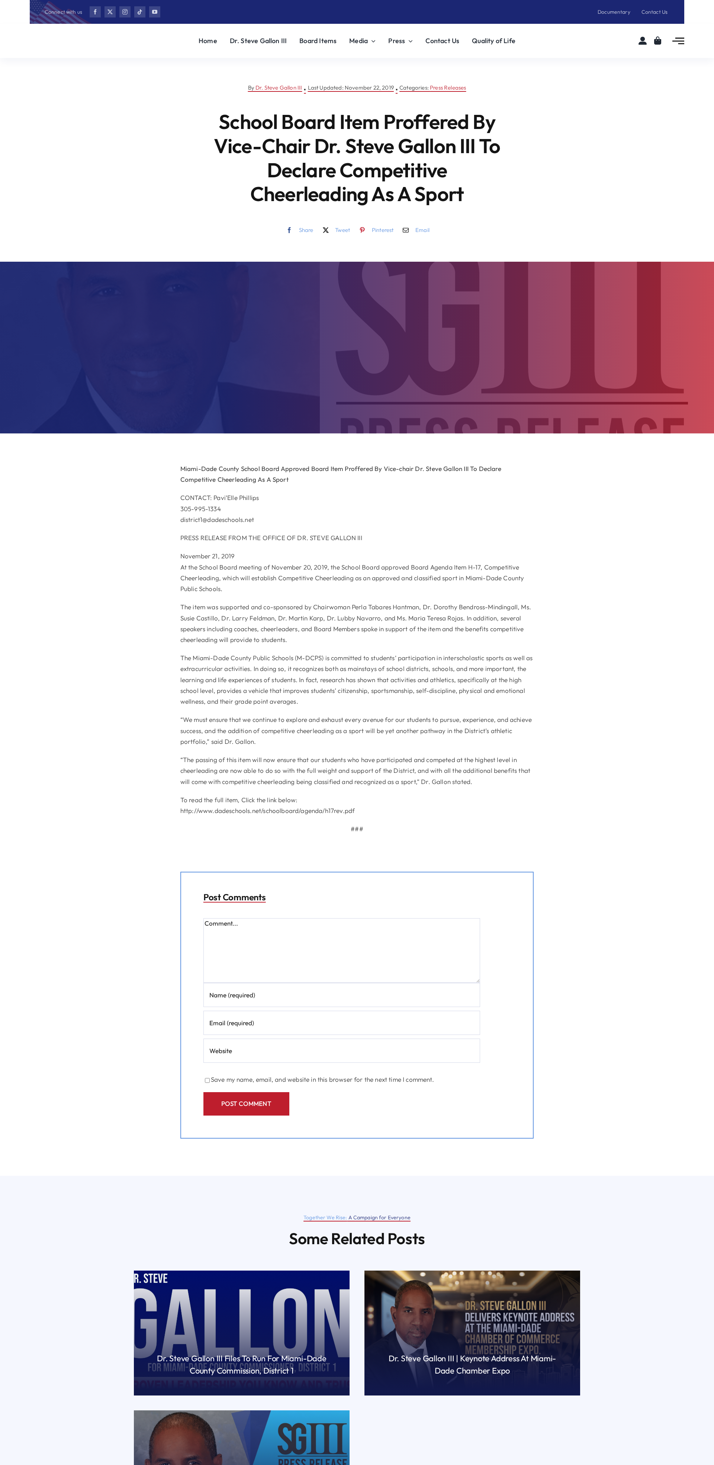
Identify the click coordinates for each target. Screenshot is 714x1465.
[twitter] (110, 11)
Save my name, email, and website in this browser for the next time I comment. (322, 1079)
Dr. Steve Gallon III (278, 87)
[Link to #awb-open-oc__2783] (678, 41)
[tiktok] (139, 11)
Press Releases (448, 87)
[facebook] (95, 11)
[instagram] (125, 11)
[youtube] (154, 11)
